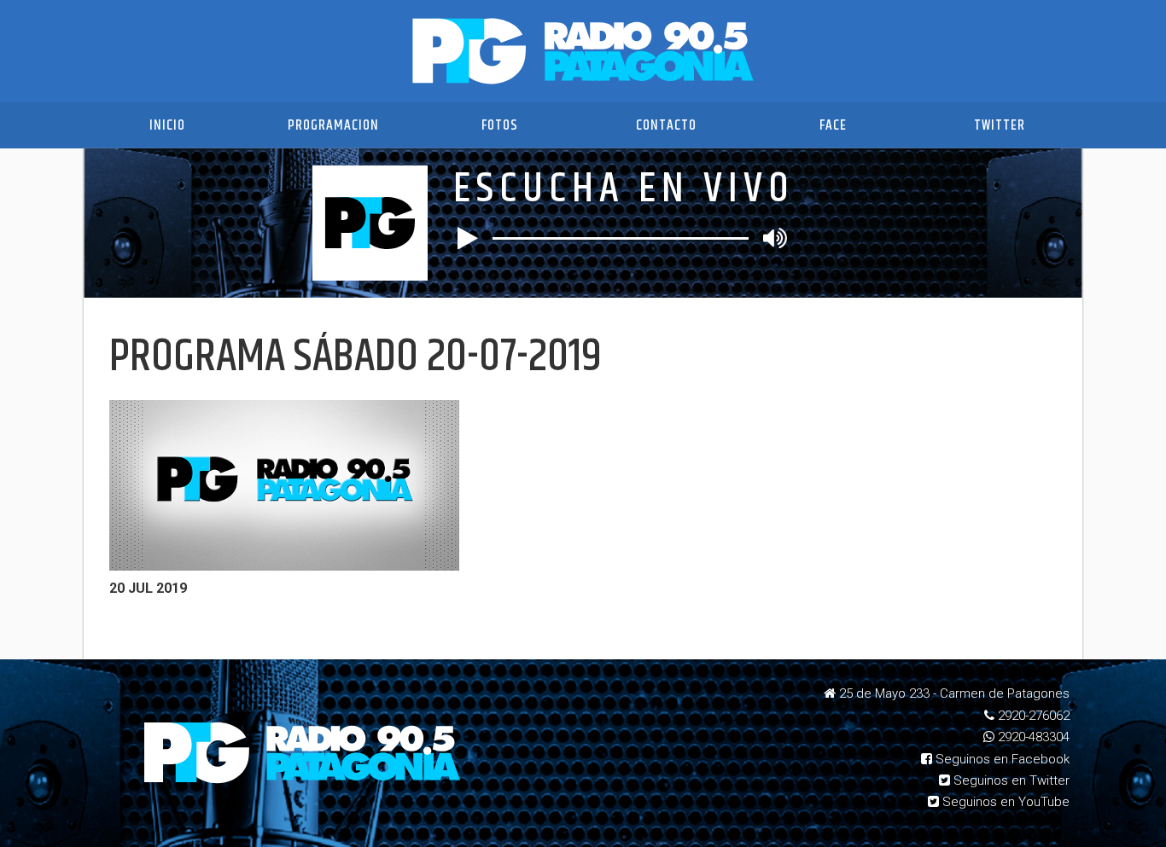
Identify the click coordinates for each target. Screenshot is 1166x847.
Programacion (333, 125)
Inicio (167, 125)
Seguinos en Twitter (1010, 780)
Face (833, 125)
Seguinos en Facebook (1001, 759)
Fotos (499, 125)
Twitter (999, 125)
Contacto (666, 125)
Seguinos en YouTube (1004, 801)
